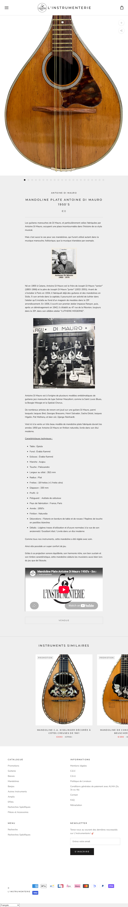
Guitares (12, 770)
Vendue (64, 620)
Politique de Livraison (80, 781)
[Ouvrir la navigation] (6, 7)
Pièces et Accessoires (18, 812)
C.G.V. (73, 770)
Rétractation (76, 805)
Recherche (13, 829)
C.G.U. (73, 776)
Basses (11, 776)
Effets (11, 801)
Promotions (13, 765)
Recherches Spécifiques (19, 807)
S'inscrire (82, 851)
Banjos (11, 786)
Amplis (11, 796)
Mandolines (13, 781)
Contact (74, 794)
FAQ (72, 800)
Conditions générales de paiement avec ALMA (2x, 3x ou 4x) (94, 788)
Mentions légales (78, 765)
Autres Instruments (17, 791)
